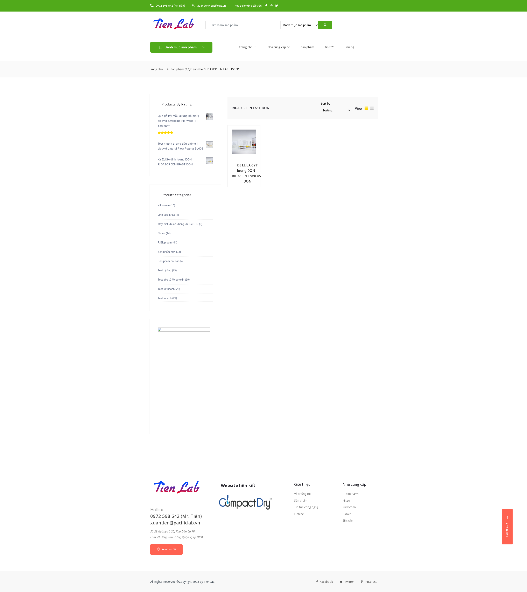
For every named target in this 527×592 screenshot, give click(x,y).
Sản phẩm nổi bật (168, 261)
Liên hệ (349, 47)
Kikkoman (164, 205)
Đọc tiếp (235, 164)
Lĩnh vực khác (166, 214)
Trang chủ (246, 47)
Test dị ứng (164, 270)
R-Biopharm (165, 242)
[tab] (366, 108)
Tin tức (329, 47)
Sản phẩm (307, 47)
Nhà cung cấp (276, 47)
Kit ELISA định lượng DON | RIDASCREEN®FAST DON (247, 173)
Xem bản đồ (168, 549)
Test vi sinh (164, 298)
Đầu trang (507, 529)
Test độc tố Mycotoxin (171, 279)
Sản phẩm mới (166, 251)
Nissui (161, 233)
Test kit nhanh (166, 288)
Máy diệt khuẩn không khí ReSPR (178, 224)
